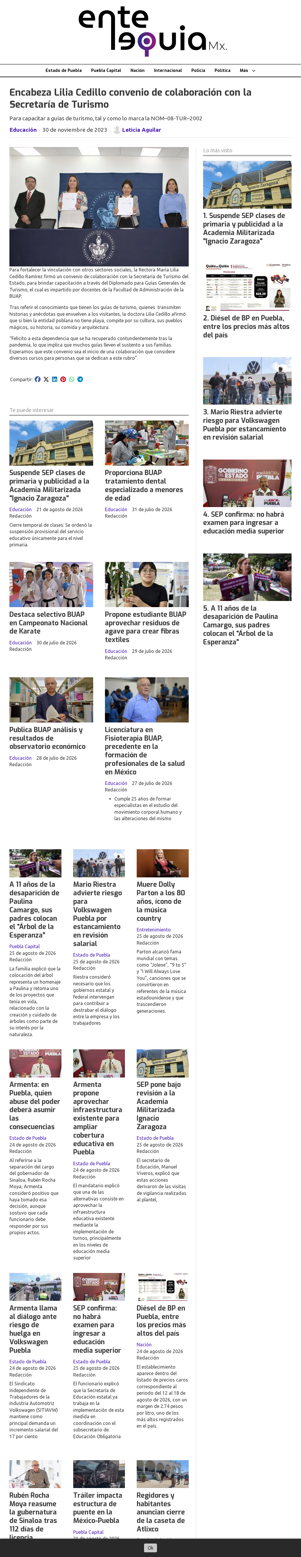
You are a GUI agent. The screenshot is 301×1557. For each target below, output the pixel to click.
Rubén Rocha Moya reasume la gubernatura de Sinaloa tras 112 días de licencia (33, 1516)
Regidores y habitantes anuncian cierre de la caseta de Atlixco (161, 1512)
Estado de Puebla (64, 70)
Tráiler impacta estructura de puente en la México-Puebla (97, 1508)
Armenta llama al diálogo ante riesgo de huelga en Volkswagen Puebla (33, 1329)
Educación (23, 129)
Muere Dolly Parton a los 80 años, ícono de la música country (161, 901)
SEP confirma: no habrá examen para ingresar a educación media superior (97, 1329)
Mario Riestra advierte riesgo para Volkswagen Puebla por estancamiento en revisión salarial (97, 914)
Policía (198, 70)
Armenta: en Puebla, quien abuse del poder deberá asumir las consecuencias (34, 1106)
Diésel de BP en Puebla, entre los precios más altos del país (161, 1321)
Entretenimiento (154, 929)
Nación (138, 70)
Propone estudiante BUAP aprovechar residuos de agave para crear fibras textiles (145, 627)
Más (244, 70)
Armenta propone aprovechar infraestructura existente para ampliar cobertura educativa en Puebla (97, 1118)
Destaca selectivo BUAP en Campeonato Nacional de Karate (48, 623)
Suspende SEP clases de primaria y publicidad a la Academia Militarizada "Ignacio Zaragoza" (49, 485)
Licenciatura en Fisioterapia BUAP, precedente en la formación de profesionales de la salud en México (145, 751)
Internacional (168, 70)
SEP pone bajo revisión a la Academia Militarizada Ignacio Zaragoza (159, 1106)
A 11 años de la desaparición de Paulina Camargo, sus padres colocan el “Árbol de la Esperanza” (34, 910)
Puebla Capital (106, 70)
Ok (150, 1548)
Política (222, 70)
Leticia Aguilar (141, 129)
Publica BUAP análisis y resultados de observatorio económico (47, 738)
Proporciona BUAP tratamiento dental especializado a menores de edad (144, 485)
